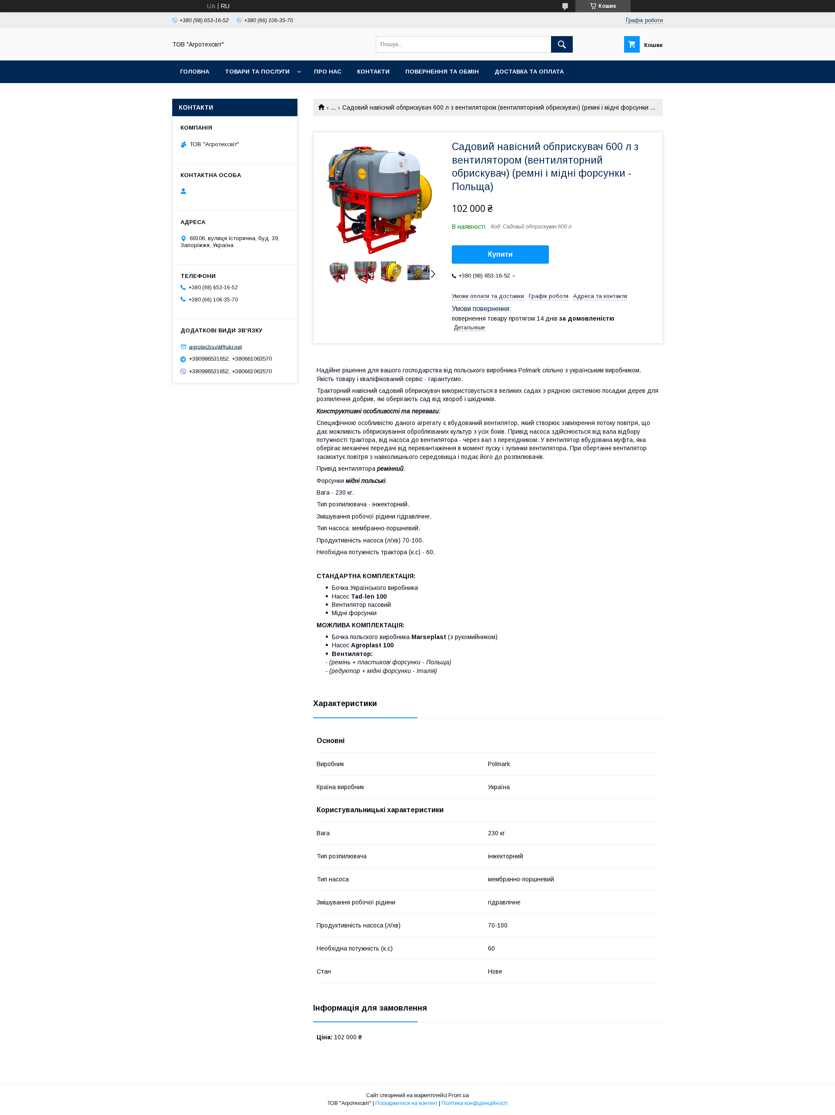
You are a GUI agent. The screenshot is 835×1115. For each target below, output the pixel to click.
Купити (500, 254)
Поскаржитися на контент (406, 1103)
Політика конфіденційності (474, 1103)
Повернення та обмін (442, 71)
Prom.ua (458, 1095)
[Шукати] (562, 44)
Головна (194, 71)
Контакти (373, 71)
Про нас (327, 71)
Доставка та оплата (529, 71)
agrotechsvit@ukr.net (215, 346)
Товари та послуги (257, 71)
